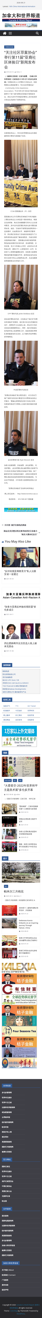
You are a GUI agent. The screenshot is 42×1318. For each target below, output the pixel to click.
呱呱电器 (6, 671)
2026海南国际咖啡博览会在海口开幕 (22, 6)
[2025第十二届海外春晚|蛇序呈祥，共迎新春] (9, 910)
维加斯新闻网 (7, 1112)
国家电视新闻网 (7, 1221)
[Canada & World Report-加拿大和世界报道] (4, 33)
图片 (15, 780)
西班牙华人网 (7, 1132)
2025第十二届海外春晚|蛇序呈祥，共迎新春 (28, 909)
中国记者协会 (7, 1186)
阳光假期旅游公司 (9, 674)
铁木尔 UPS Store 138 (11, 680)
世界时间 (31, 710)
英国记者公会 (7, 1191)
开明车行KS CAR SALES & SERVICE (15, 683)
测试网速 (6, 720)
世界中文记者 (7, 1102)
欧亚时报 (5, 1127)
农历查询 (18, 720)
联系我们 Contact (9, 1275)
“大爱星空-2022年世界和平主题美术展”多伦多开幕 (21, 788)
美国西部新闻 (7, 1142)
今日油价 (18, 710)
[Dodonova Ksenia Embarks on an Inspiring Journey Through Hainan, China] (9, 926)
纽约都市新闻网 (7, 1122)
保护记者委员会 (7, 1181)
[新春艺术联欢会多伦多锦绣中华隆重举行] (9, 953)
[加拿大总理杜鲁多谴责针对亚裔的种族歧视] (9, 834)
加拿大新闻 (8, 780)
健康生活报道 (7, 1152)
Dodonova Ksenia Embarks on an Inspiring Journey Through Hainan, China (28, 924)
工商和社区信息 (9, 47)
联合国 (4, 1201)
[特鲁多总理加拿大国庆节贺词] (9, 822)
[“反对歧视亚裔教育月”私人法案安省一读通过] (21, 548)
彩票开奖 (31, 715)
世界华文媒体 (7, 1097)
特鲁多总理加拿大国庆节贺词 (28, 820)
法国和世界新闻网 (8, 1107)
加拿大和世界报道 (8, 1245)
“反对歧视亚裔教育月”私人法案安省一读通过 (20, 572)
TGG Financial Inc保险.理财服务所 (15, 686)
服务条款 (5, 1285)
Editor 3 (18, 72)
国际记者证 (6, 1166)
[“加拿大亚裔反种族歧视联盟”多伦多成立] (21, 589)
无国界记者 (6, 1196)
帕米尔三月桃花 (14, 891)
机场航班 (6, 710)
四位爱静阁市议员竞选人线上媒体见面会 (20, 645)
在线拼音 (31, 720)
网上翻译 (6, 715)
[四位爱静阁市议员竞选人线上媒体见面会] (21, 624)
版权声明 (5, 1290)
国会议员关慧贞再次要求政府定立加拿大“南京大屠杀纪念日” (20, 533)
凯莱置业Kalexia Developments (14, 689)
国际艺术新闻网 (7, 1147)
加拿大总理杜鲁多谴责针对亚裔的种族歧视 (28, 832)
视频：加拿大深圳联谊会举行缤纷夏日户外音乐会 (28, 845)
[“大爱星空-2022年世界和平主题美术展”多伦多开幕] (21, 767)
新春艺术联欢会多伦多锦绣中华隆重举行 (28, 951)
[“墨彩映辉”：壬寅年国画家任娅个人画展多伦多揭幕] (9, 809)
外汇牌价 (18, 715)
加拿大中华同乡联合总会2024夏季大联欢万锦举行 (28, 939)
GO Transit (32, 706)
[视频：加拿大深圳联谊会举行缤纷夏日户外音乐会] (9, 847)
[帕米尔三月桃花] (21, 872)
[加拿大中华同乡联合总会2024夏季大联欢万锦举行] (9, 940)
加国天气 (6, 706)
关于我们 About (8, 1270)
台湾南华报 (6, 1117)
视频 (20, 780)
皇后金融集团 (7, 677)
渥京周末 (5, 1137)
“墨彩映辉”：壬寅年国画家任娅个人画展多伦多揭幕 (28, 807)
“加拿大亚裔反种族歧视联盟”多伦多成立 (20, 608)
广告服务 (5, 1280)
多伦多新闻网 (7, 1092)
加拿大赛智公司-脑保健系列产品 (14, 692)
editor (18, 794)
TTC (17, 706)
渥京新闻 (5, 1216)
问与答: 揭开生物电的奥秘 (15, 525)
